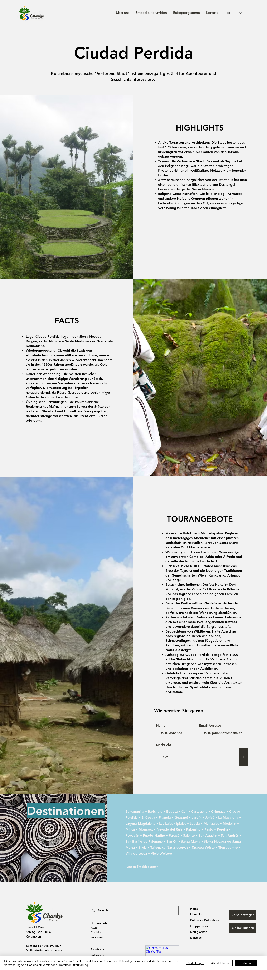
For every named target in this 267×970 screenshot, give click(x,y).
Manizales (211, 824)
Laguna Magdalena (140, 824)
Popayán (132, 835)
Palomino (193, 829)
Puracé (174, 835)
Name (160, 725)
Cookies (96, 932)
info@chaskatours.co (48, 950)
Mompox (146, 829)
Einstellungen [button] (195, 963)
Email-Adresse (210, 725)
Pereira (222, 829)
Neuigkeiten (198, 932)
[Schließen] (261, 963)
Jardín (196, 817)
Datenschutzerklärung (73, 965)
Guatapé (181, 817)
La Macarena (228, 817)
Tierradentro (228, 847)
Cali (184, 811)
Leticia (195, 824)
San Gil (171, 841)
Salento (189, 835)
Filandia (165, 817)
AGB (94, 928)
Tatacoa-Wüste (203, 847)
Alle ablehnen (220, 963)
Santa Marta (229, 543)
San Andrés (230, 835)
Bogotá (172, 811)
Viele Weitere (161, 853)
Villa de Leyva (136, 853)
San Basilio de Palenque (144, 841)
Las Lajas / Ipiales (172, 824)
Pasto (208, 829)
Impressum (98, 937)
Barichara (155, 811)
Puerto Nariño (154, 835)
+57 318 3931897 (49, 946)
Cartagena (199, 811)
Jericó (209, 817)
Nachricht (163, 745)
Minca (130, 829)
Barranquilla (135, 811)
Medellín (229, 824)
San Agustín (208, 835)
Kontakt (195, 938)
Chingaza (218, 811)
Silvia (143, 847)
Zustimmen (246, 963)
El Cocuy (148, 817)
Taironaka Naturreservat (169, 847)
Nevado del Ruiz (169, 829)
